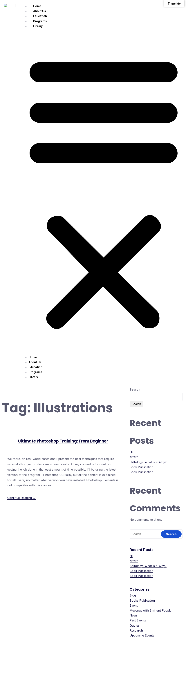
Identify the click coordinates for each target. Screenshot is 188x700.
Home (37, 6)
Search (135, 389)
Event (134, 605)
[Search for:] (156, 534)
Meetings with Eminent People (150, 610)
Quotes (135, 625)
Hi (131, 452)
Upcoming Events (142, 635)
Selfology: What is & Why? (148, 462)
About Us (39, 11)
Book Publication (141, 467)
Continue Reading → (21, 498)
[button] (103, 192)
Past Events (138, 620)
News (134, 615)
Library (38, 26)
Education (40, 16)
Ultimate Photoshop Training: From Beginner (63, 441)
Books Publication (142, 600)
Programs (40, 21)
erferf (134, 457)
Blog (133, 595)
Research (136, 630)
